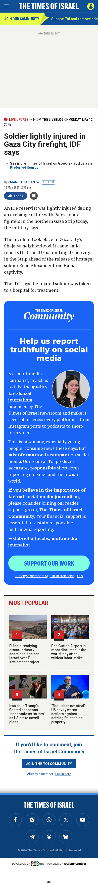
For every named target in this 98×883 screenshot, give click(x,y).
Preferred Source (24, 167)
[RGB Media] (38, 863)
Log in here (63, 773)
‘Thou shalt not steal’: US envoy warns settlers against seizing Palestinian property (68, 714)
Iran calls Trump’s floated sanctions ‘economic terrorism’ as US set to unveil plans (26, 714)
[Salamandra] (75, 863)
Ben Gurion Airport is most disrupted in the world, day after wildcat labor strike (68, 652)
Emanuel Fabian (21, 182)
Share (18, 196)
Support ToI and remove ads (74, 19)
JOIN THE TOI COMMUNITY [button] (49, 763)
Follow (48, 182)
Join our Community (21, 19)
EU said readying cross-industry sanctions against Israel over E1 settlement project (24, 654)
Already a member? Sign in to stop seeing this (49, 575)
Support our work (49, 563)
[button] (90, 6)
